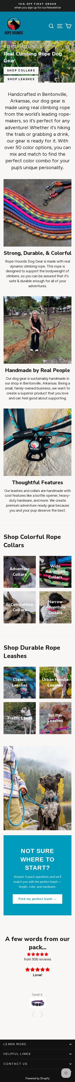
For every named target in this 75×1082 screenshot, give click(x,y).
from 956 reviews (37, 959)
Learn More (15, 1044)
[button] (34, 1014)
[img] (37, 954)
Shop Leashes (21, 79)
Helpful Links (17, 1054)
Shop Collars (21, 70)
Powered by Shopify (38, 1078)
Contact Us (16, 1064)
